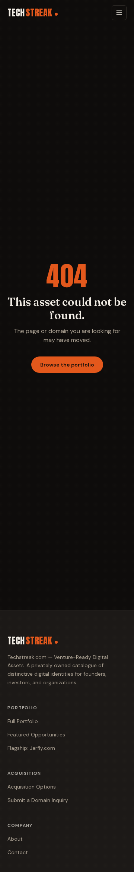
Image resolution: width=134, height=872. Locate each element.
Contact (17, 852)
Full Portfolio (22, 721)
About (15, 838)
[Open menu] (119, 12)
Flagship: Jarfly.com (31, 748)
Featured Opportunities (36, 734)
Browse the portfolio (67, 364)
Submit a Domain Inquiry (37, 800)
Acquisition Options (31, 786)
